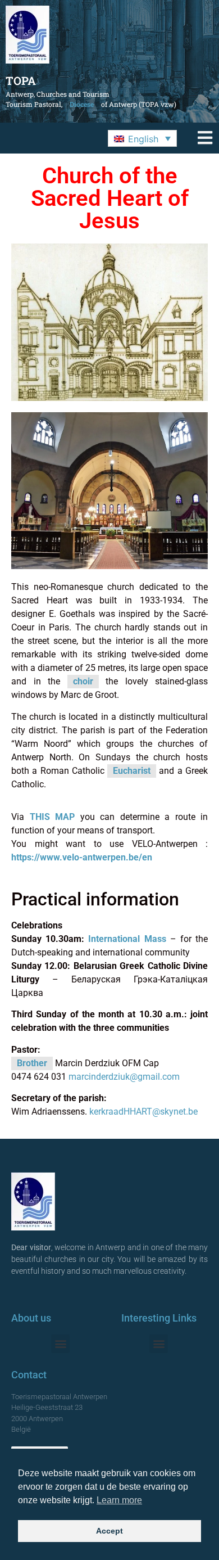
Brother (32, 1063)
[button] (142, 138)
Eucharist (131, 770)
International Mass (127, 939)
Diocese (82, 104)
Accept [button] (109, 1530)
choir (83, 681)
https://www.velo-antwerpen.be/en (81, 857)
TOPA (21, 80)
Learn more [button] (119, 1500)
